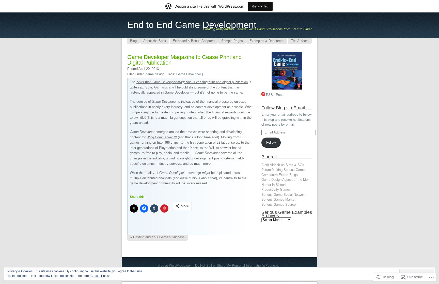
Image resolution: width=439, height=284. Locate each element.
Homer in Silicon (273, 185)
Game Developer (188, 74)
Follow (271, 142)
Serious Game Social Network (283, 195)
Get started (260, 6)
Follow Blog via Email (283, 107)
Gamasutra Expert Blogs (279, 175)
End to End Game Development (191, 25)
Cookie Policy (99, 276)
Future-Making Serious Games (283, 170)
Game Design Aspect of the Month (286, 180)
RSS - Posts (275, 95)
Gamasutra (162, 87)
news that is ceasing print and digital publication (192, 82)
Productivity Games (276, 189)
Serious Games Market (278, 199)
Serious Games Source (278, 204)
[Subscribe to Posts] (263, 95)
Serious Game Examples (286, 212)
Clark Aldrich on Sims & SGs (282, 165)
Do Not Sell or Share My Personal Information (228, 265)
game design (155, 74)
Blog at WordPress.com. (176, 265)
